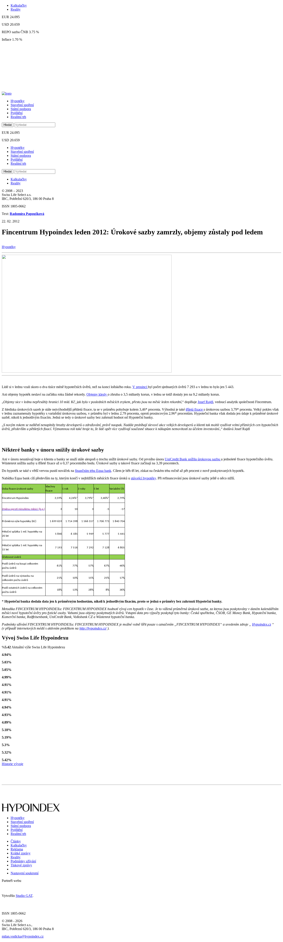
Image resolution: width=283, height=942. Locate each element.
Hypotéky (18, 101)
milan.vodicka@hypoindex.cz (23, 936)
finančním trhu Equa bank (93, 471)
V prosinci (140, 387)
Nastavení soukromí (24, 873)
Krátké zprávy (21, 853)
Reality (16, 9)
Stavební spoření (22, 105)
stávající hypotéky (143, 478)
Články (16, 841)
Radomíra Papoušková (27, 214)
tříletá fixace (195, 409)
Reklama (17, 849)
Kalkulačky (19, 5)
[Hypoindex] (6, 93)
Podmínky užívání (23, 861)
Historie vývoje (12, 764)
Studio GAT (24, 896)
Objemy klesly (97, 394)
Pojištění (17, 113)
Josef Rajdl (205, 402)
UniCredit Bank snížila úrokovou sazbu (193, 459)
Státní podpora (21, 109)
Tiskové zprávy (21, 865)
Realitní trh (18, 117)
